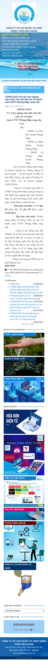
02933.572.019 (28, 69)
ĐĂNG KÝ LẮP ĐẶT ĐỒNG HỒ (16, 38)
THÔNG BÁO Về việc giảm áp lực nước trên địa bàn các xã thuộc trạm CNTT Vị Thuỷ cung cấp (25, 316)
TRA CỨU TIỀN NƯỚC (12, 56)
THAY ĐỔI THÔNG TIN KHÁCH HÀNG (19, 41)
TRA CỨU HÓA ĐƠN (11, 53)
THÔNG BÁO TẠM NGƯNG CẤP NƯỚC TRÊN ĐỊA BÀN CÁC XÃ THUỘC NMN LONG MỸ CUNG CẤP (26, 290)
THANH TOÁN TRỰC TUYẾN (15, 44)
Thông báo (14, 284)
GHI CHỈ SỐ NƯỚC (10, 50)
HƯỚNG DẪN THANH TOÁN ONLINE (19, 47)
